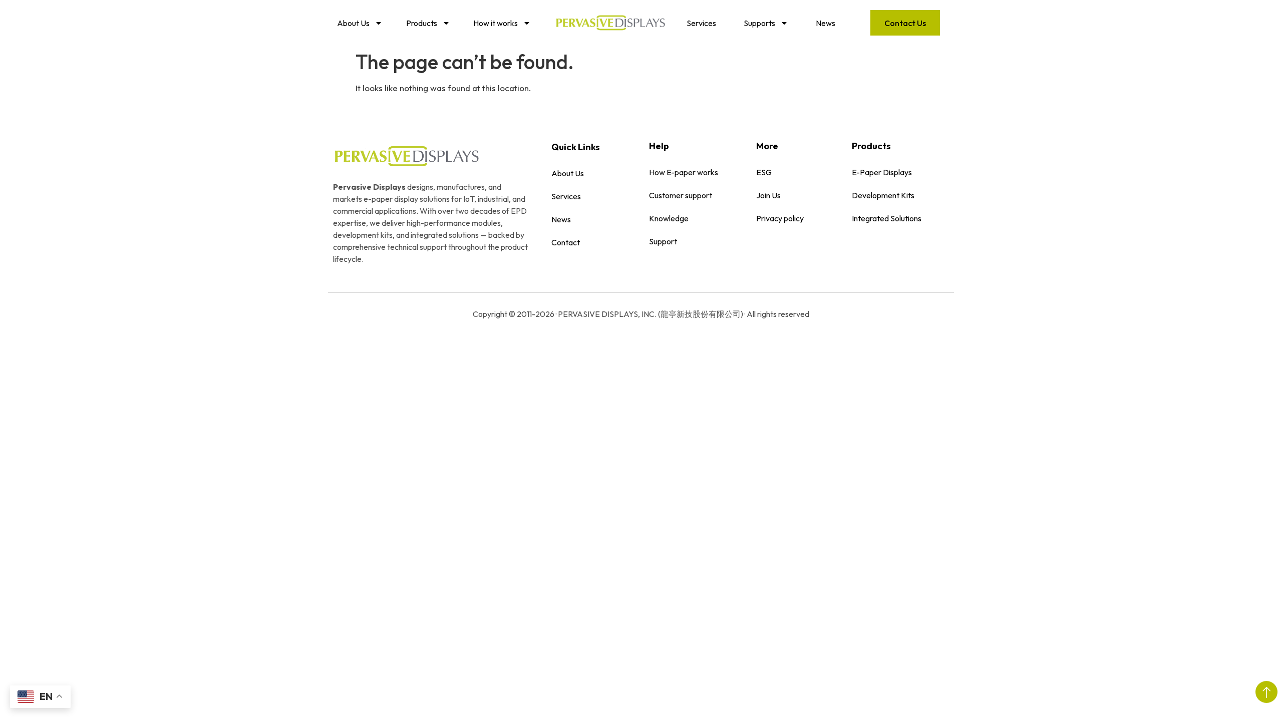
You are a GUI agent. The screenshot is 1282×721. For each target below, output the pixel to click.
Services (701, 23)
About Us (353, 23)
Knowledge (669, 218)
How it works (495, 23)
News (825, 23)
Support (663, 241)
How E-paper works (683, 172)
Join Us (768, 195)
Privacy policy (780, 218)
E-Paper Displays (882, 172)
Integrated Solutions (886, 218)
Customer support (680, 195)
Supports (759, 23)
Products (421, 23)
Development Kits (883, 195)
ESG (764, 172)
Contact (565, 242)
